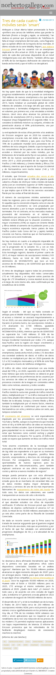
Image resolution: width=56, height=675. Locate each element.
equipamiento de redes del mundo (33, 489)
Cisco (27, 642)
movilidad (34, 645)
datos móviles (38, 642)
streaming (7, 648)
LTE (19, 645)
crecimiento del (17, 416)
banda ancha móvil (16, 642)
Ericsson (49, 642)
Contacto (19, 660)
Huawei (6, 645)
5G (5, 642)
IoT (13, 645)
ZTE (15, 648)
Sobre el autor (7, 668)
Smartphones (46, 645)
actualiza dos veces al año (40, 176)
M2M (25, 645)
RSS (40, 660)
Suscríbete (31, 660)
